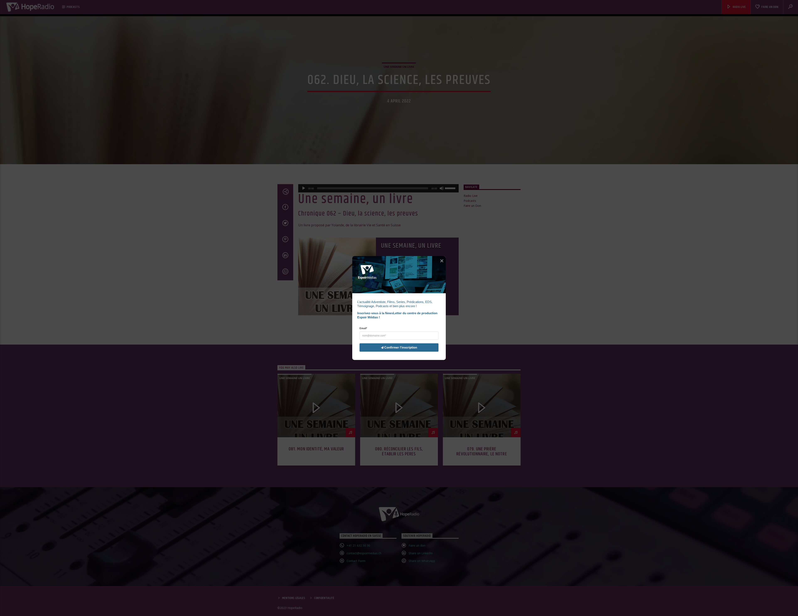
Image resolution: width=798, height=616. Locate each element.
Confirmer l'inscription (400, 347)
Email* (363, 328)
